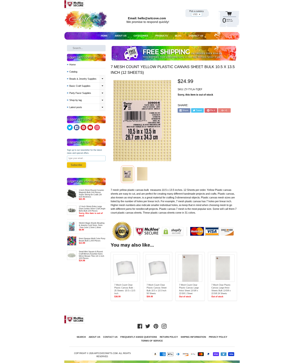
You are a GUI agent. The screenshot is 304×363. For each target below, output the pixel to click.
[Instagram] (97, 127)
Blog (178, 35)
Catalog (73, 71)
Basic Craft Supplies (87, 86)
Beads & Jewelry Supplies (87, 79)
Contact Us (196, 35)
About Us (120, 35)
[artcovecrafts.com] (86, 20)
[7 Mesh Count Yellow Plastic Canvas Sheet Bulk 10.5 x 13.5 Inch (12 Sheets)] (127, 174)
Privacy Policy (218, 337)
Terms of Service (152, 340)
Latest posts (87, 107)
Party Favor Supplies (87, 93)
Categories (141, 35)
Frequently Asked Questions (138, 337)
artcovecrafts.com (106, 353)
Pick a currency (196, 11)
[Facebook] (76, 127)
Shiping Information (193, 337)
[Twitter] (70, 127)
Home (104, 35)
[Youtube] (90, 127)
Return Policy (169, 337)
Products (161, 35)
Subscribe (76, 165)
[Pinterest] (83, 127)
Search (81, 337)
